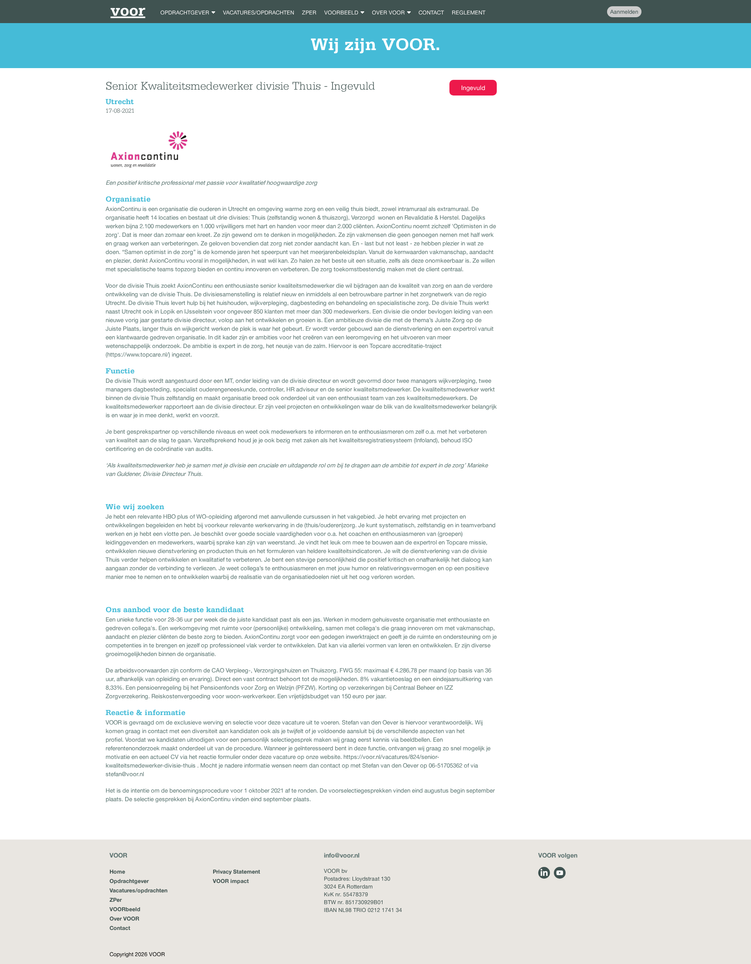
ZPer (116, 899)
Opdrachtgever (129, 881)
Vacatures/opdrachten (138, 890)
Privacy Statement (236, 871)
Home (117, 871)
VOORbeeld (125, 909)
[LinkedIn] (544, 873)
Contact (120, 927)
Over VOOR (124, 918)
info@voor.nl (341, 855)
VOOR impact (231, 881)
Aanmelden (624, 12)
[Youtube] (560, 873)
